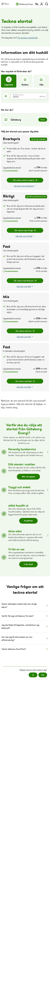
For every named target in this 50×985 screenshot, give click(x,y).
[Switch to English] (36, 3)
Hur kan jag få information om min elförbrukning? (16, 638)
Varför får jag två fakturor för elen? (17, 616)
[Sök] (46, 3)
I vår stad (28, 564)
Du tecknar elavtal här (28, 37)
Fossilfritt (28, 520)
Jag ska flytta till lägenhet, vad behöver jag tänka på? (20, 626)
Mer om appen (28, 476)
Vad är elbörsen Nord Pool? (13, 649)
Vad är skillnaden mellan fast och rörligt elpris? (19, 605)
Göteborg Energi (24, 3)
